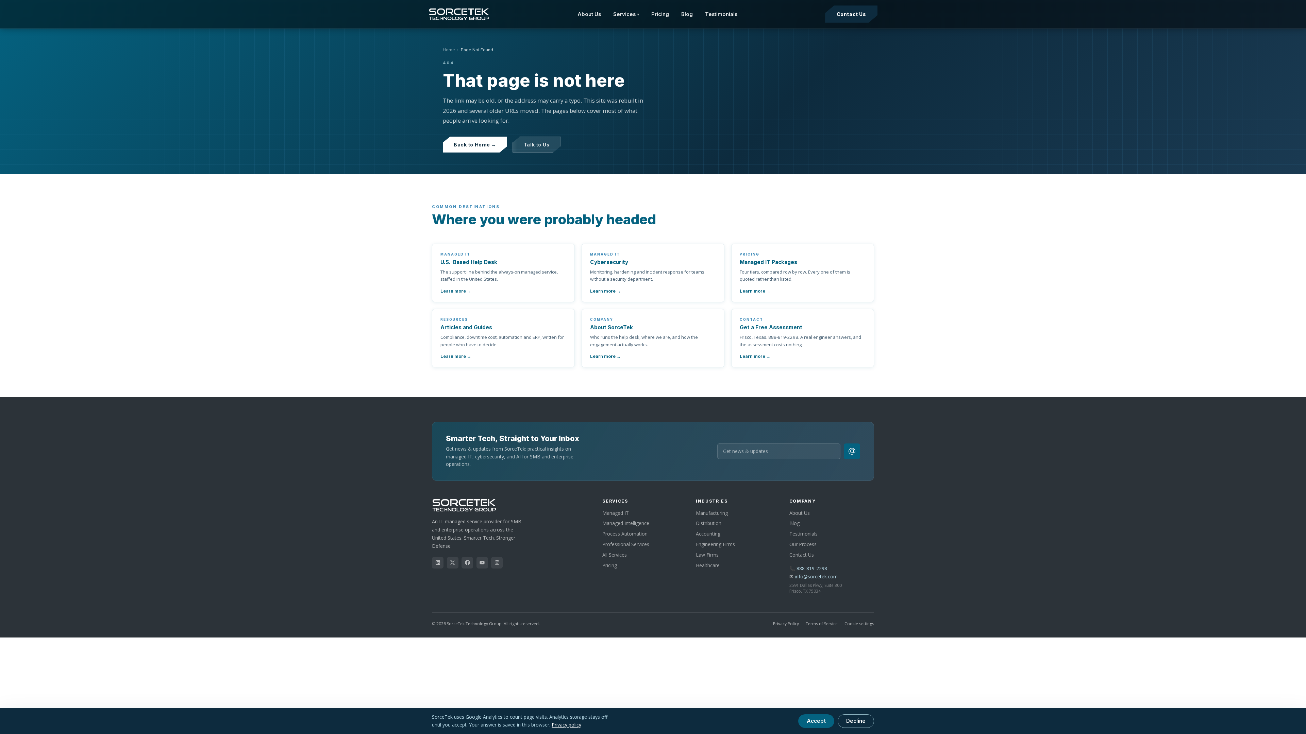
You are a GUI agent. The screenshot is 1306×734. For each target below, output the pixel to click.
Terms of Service (822, 624)
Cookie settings (859, 624)
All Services (614, 555)
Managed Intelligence (625, 523)
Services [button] (626, 14)
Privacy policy (566, 724)
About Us (589, 14)
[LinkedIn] (437, 563)
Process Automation (625, 533)
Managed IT (615, 513)
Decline (856, 721)
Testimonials (721, 14)
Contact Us (851, 14)
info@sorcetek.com (816, 576)
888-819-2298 (812, 568)
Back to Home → (475, 144)
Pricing (660, 14)
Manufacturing (712, 513)
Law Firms (707, 555)
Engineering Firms (715, 544)
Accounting (708, 533)
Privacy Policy (786, 624)
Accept (816, 721)
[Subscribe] (852, 451)
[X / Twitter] (452, 563)
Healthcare (708, 565)
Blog (687, 14)
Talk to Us (537, 144)
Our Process (803, 544)
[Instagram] (497, 563)
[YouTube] (482, 563)
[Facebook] (467, 563)
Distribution (708, 523)
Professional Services (625, 544)
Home (449, 49)
